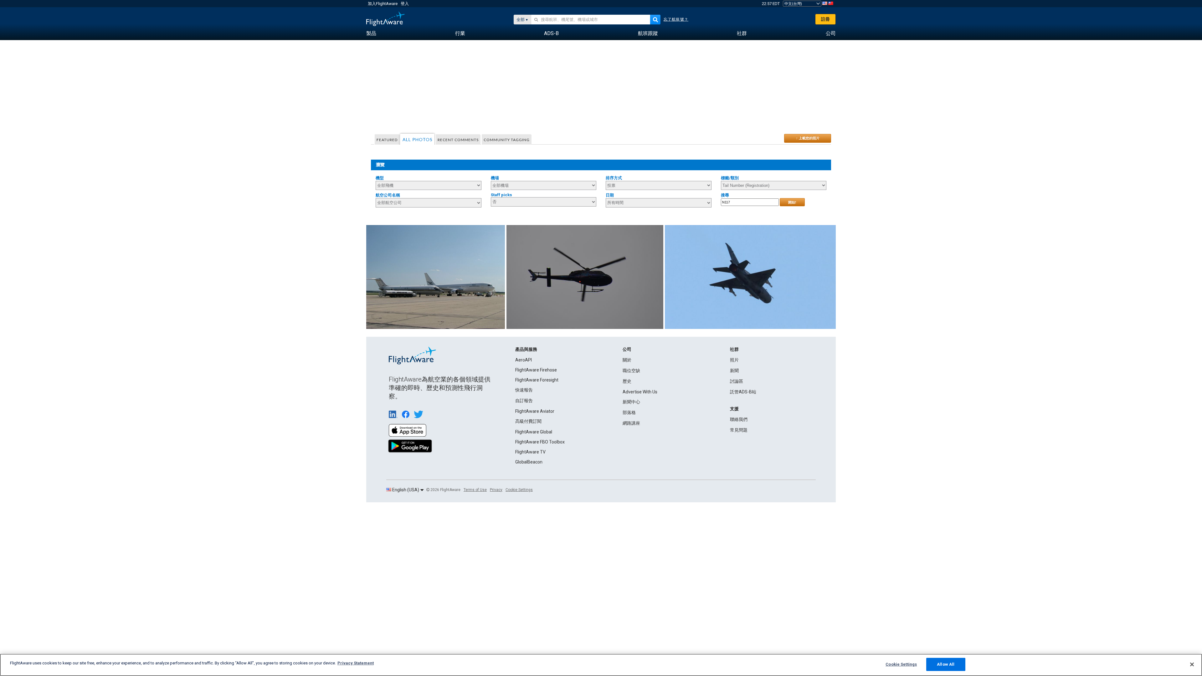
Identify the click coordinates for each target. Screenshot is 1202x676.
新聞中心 (631, 401)
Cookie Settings (519, 490)
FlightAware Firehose (536, 369)
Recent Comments (458, 139)
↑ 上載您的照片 (807, 138)
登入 (405, 3)
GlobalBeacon (528, 461)
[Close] (1192, 664)
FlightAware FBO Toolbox (540, 441)
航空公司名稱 (388, 195)
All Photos (418, 139)
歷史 (627, 381)
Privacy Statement (355, 663)
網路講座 (631, 423)
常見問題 (738, 430)
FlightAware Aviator (534, 411)
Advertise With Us (640, 391)
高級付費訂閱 (528, 421)
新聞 (734, 370)
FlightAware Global (533, 431)
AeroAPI (523, 359)
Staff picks (501, 194)
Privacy (496, 490)
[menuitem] (371, 33)
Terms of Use (475, 490)
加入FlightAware (383, 3)
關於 (627, 359)
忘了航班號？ (676, 19)
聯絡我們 (738, 419)
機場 (495, 178)
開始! (792, 202)
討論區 (736, 381)
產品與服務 (526, 349)
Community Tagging (507, 139)
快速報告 (524, 389)
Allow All (945, 664)
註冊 (825, 19)
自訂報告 (524, 400)
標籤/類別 (730, 178)
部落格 (629, 412)
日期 (610, 195)
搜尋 (725, 195)
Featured (387, 139)
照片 (734, 359)
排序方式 (614, 178)
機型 (380, 178)
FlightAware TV (530, 451)
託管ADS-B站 (743, 391)
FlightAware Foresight (536, 379)
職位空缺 (631, 370)
